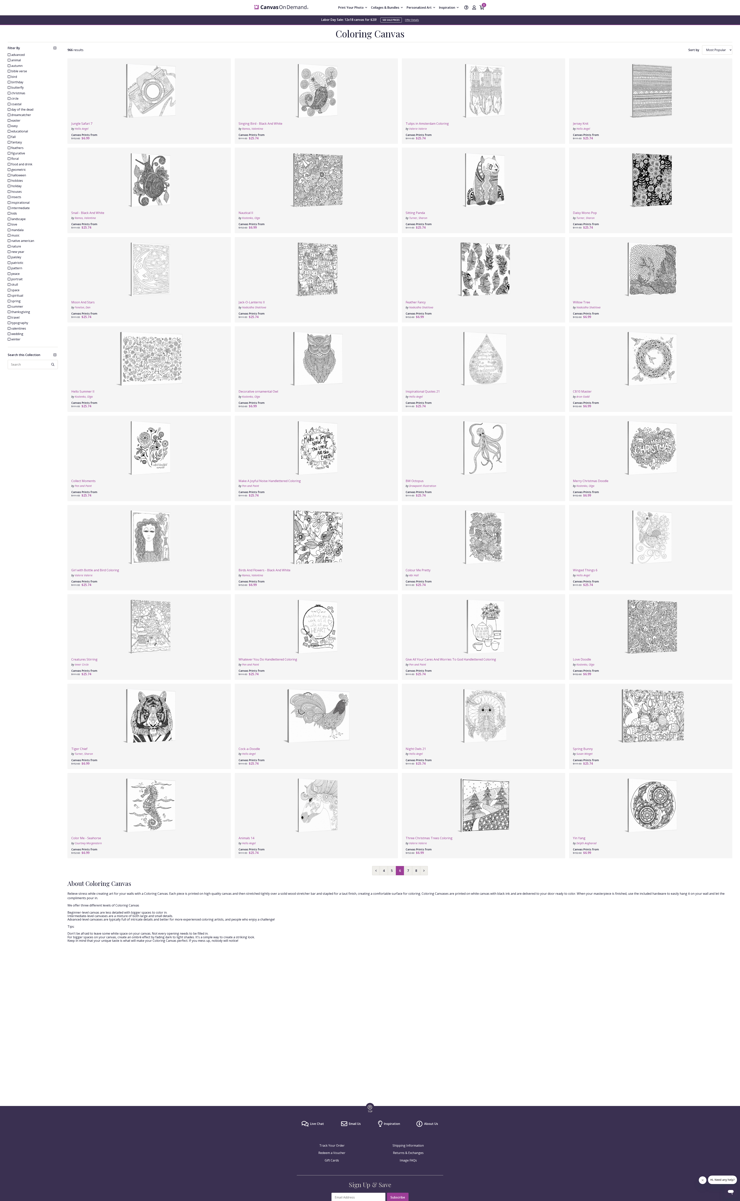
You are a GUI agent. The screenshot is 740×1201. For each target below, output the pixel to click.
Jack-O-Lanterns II (252, 302)
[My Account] (474, 8)
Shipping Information (408, 1145)
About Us (431, 1123)
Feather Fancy (416, 302)
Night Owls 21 (416, 749)
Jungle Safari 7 (81, 123)
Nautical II (246, 213)
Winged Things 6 (585, 570)
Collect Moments (83, 481)
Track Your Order (332, 1145)
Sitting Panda (415, 213)
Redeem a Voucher (331, 1153)
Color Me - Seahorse (86, 838)
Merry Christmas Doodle (590, 481)
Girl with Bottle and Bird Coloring (95, 570)
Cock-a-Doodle (249, 749)
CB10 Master (582, 391)
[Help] (466, 8)
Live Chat (317, 1123)
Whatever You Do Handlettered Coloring (268, 659)
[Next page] (424, 870)
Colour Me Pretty (418, 570)
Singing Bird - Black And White (260, 123)
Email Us (355, 1123)
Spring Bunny (583, 749)
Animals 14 (246, 838)
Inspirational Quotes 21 (423, 391)
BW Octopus (415, 481)
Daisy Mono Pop (585, 213)
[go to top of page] (370, 1108)
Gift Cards (332, 1160)
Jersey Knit (580, 123)
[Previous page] (376, 870)
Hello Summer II (82, 391)
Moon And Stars (83, 302)
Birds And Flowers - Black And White (264, 570)
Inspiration (392, 1123)
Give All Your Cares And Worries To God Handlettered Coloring (451, 659)
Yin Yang (579, 838)
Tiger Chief (79, 749)
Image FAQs (408, 1160)
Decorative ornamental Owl (258, 391)
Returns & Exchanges (408, 1153)
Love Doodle (582, 659)
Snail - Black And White (87, 213)
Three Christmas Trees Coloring (429, 838)
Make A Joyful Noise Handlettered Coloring (270, 481)
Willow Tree (581, 302)
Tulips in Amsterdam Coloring (427, 123)
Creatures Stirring (84, 659)
